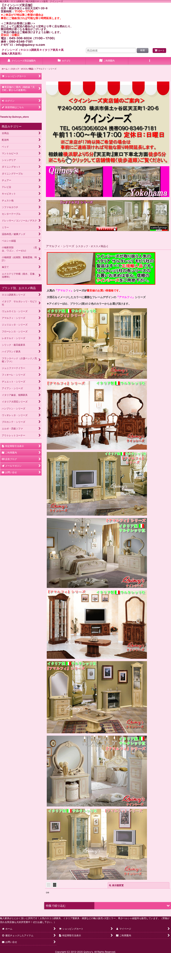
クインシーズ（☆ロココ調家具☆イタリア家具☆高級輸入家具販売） (33, 51)
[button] (149, 61)
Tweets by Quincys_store (14, 116)
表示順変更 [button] (118, 885)
